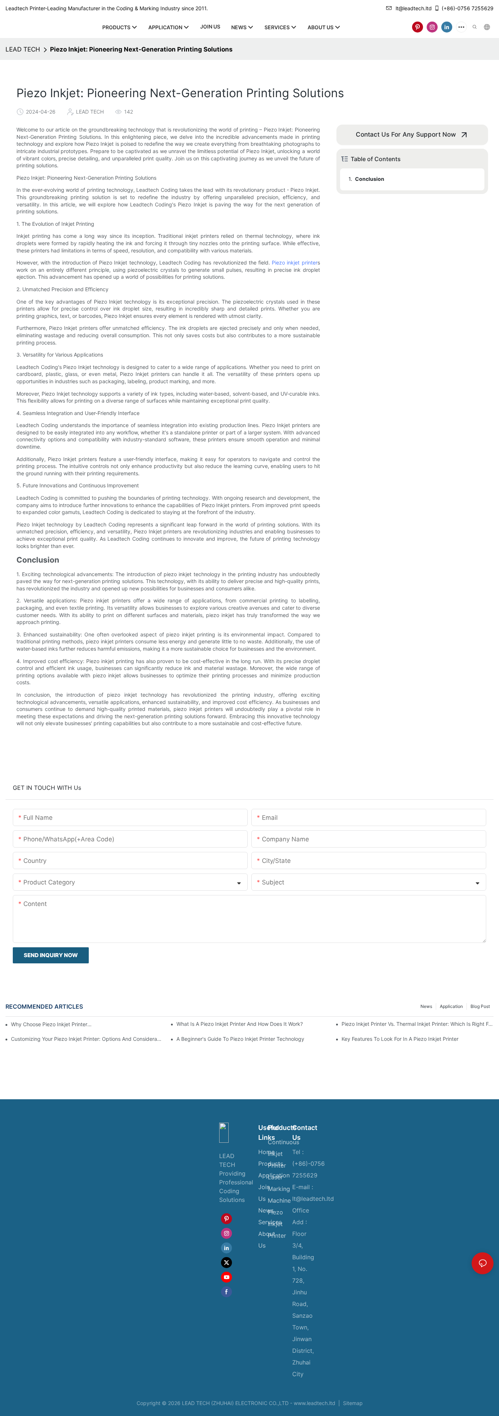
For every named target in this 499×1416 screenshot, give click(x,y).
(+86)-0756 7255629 (468, 8)
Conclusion (369, 179)
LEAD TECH (22, 49)
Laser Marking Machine (279, 1188)
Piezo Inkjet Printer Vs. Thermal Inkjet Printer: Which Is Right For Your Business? (418, 1024)
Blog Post (480, 1006)
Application (451, 1006)
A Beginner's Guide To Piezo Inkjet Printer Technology (240, 1039)
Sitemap (352, 1403)
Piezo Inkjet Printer (277, 1223)
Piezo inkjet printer (294, 262)
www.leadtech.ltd (314, 1403)
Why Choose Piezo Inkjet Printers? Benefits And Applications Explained (52, 1024)
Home (266, 1152)
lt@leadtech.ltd (414, 8)
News (426, 1006)
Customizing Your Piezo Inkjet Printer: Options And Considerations (87, 1039)
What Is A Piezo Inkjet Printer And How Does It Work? (239, 1024)
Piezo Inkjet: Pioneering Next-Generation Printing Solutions (141, 49)
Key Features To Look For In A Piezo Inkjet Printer (400, 1039)
